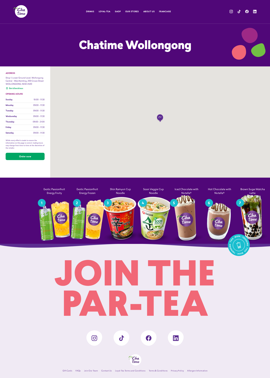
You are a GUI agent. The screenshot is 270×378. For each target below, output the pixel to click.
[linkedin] (254, 11)
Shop (118, 12)
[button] (160, 118)
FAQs (78, 371)
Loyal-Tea (104, 12)
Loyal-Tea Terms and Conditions (130, 371)
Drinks (90, 12)
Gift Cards (67, 371)
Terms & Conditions (158, 371)
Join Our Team (91, 371)
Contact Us (106, 371)
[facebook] (247, 11)
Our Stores (132, 12)
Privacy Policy (177, 371)
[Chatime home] (21, 11)
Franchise (165, 12)
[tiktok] (239, 11)
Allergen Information (197, 371)
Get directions (16, 88)
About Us (149, 12)
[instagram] (231, 11)
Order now (25, 157)
